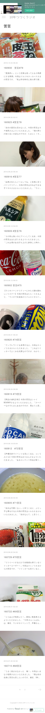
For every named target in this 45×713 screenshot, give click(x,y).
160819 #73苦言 (13, 393)
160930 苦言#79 (13, 67)
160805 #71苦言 (13, 502)
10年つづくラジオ (23, 17)
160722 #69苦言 (13, 611)
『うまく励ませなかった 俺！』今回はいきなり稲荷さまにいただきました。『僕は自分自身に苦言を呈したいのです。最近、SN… (22, 674)
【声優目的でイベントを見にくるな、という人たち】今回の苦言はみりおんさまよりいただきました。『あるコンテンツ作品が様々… (22, 456)
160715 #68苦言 (13, 665)
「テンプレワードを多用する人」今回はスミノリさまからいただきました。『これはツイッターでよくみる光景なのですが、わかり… (22, 348)
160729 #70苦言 (13, 557)
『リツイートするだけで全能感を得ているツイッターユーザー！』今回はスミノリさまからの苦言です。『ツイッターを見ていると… (22, 565)
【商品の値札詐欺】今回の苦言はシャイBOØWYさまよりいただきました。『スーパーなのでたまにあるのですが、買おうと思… (22, 402)
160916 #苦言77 (13, 176)
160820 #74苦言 (13, 339)
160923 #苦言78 (13, 122)
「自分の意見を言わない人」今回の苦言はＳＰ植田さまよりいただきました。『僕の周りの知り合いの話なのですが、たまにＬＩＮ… (22, 130)
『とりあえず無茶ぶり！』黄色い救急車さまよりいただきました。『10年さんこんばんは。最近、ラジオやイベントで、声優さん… (22, 620)
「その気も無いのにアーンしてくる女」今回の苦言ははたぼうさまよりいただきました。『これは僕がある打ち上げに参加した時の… (22, 239)
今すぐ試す (29, 10)
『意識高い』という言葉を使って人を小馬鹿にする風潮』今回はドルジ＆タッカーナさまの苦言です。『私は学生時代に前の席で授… (22, 76)
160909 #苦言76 (13, 230)
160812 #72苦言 (13, 448)
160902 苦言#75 (13, 285)
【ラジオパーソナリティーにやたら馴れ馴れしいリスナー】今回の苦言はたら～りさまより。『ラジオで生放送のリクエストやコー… (22, 293)
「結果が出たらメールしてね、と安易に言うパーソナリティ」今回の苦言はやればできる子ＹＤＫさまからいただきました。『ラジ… (22, 185)
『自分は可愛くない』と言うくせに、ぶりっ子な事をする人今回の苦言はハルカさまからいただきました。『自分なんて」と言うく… (22, 511)
